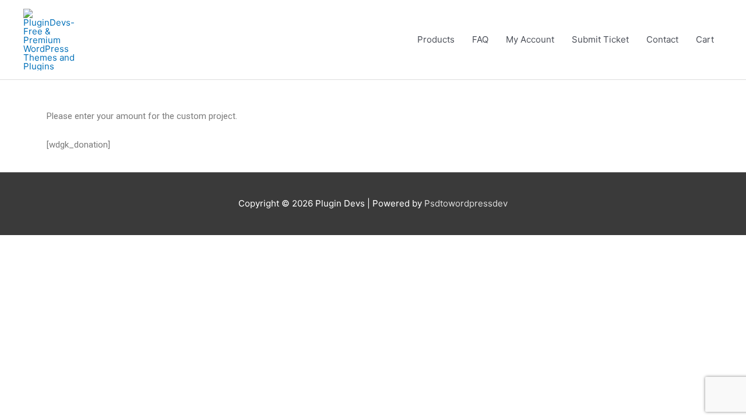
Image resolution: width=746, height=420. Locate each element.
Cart (705, 39)
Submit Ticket (600, 39)
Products (436, 39)
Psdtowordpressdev (466, 203)
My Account (530, 39)
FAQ (480, 39)
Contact (662, 39)
